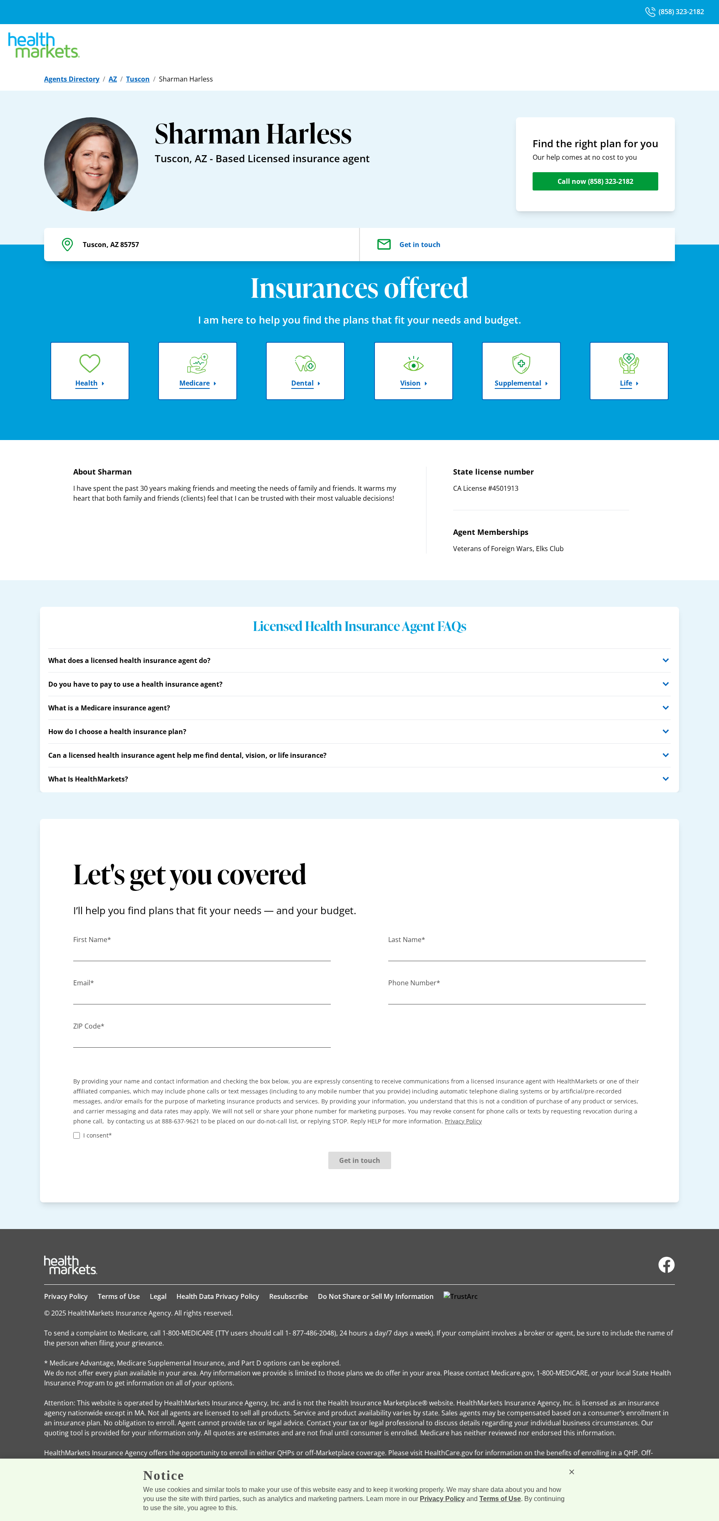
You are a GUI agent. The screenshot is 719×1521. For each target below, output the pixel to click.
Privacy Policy (66, 1296)
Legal (158, 1296)
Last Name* (406, 939)
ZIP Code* (88, 1026)
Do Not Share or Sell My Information (376, 1296)
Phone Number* (414, 982)
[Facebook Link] (666, 1264)
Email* (83, 982)
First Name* (92, 939)
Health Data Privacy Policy (217, 1296)
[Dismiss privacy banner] (572, 1472)
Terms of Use (119, 1296)
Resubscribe (288, 1296)
